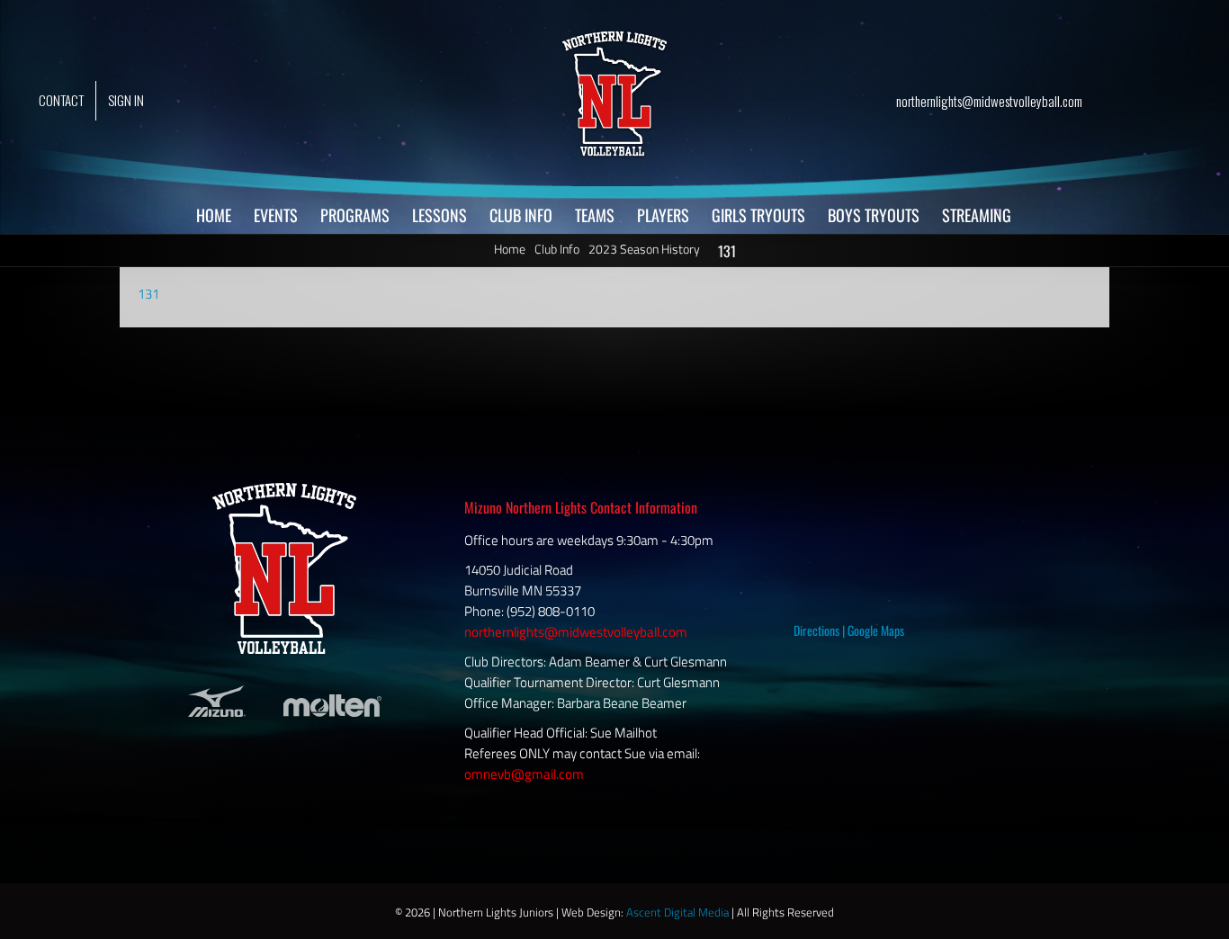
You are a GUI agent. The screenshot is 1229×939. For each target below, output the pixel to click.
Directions (816, 630)
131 (148, 293)
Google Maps (876, 630)
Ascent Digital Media (677, 912)
